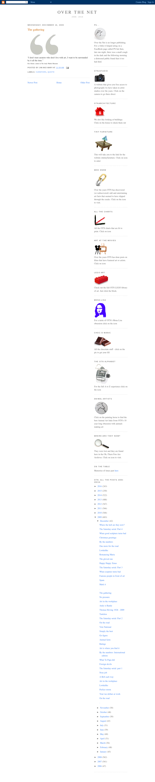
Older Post (85, 82)
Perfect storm (105, 689)
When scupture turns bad (110, 571)
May (102, 734)
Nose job (103, 672)
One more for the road (109, 546)
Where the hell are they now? (112, 524)
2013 (99, 499)
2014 (99, 495)
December (104, 520)
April (102, 738)
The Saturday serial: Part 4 (110, 529)
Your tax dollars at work (109, 693)
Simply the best (106, 631)
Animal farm (104, 639)
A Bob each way (106, 676)
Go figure (103, 635)
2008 (99, 757)
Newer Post (32, 82)
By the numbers (106, 541)
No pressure (104, 597)
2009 (99, 517)
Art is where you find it (109, 648)
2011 (99, 508)
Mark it (102, 584)
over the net (77, 12)
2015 (99, 490)
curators (41, 72)
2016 (99, 486)
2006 (99, 766)
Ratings (102, 643)
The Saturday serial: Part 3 (110, 567)
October (103, 712)
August (103, 720)
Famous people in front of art (112, 575)
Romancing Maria (107, 554)
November (105, 707)
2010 (99, 512)
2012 (99, 503)
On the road (104, 622)
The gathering (36, 29)
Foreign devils (105, 664)
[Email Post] (67, 68)
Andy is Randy (105, 605)
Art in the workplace (108, 601)
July (102, 725)
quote (51, 72)
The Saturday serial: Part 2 (110, 618)
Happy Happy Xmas (108, 563)
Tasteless (103, 614)
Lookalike (103, 550)
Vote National (105, 626)
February (104, 747)
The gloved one (106, 558)
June (102, 729)
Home (59, 82)
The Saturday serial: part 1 (110, 668)
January (103, 751)
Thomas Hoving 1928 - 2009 (111, 609)
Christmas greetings (107, 537)
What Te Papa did (107, 659)
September (105, 716)
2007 (99, 761)
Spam (101, 580)
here (116, 470)
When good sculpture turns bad (112, 533)
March (103, 742)
